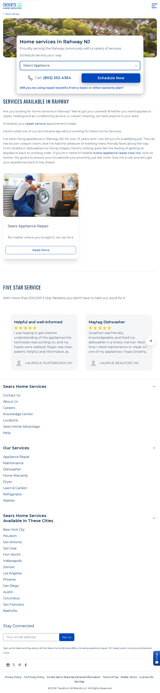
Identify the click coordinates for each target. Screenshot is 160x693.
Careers (9, 408)
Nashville (10, 611)
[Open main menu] (154, 6)
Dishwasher (12, 469)
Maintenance (13, 463)
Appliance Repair (16, 457)
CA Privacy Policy (34, 677)
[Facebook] (25, 665)
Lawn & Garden (15, 488)
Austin (8, 592)
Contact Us (11, 395)
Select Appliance (36, 65)
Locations (10, 420)
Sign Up (66, 637)
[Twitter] (14, 665)
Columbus (11, 598)
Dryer (7, 482)
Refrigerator (12, 494)
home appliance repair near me (117, 153)
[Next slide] (150, 341)
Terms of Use (110, 677)
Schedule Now (111, 78)
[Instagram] (8, 665)
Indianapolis (12, 561)
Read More (40, 250)
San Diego (11, 586)
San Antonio (12, 542)
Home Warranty (15, 475)
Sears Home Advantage (21, 426)
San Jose (10, 548)
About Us (10, 401)
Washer (9, 500)
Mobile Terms (129, 677)
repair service (35, 123)
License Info (146, 677)
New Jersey (12, 14)
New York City (14, 529)
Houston (10, 536)
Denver (9, 567)
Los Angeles (12, 573)
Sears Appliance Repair (28, 226)
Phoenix (9, 579)
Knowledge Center (18, 414)
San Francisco (13, 604)
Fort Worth (12, 554)
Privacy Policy (13, 677)
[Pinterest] (19, 665)
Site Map (79, 681)
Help (7, 433)
